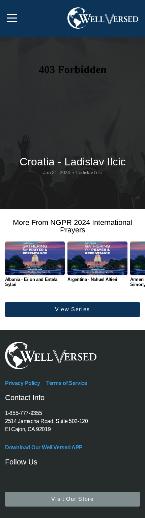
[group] (35, 266)
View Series (72, 309)
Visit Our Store (72, 499)
